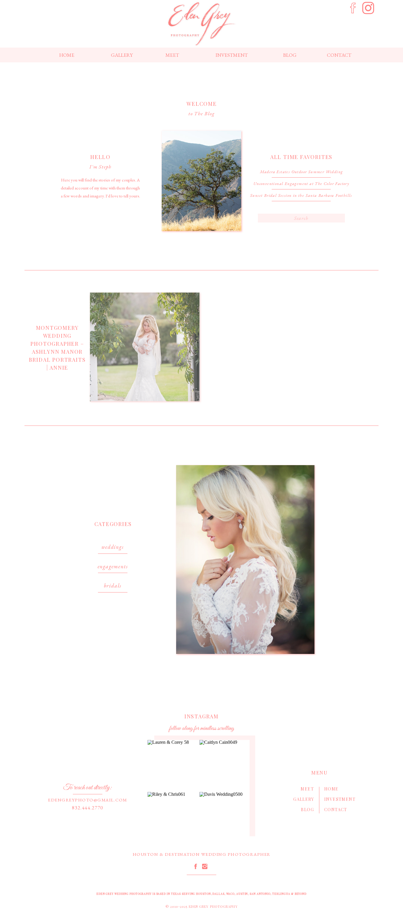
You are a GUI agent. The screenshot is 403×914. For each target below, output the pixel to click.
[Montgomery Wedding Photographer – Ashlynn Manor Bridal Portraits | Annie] (145, 347)
